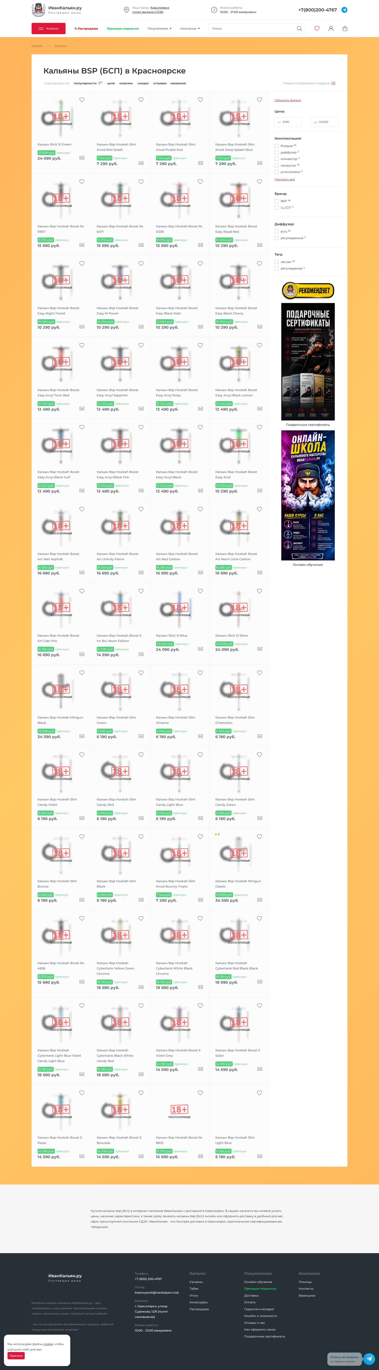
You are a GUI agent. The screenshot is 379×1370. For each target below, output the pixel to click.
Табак (194, 1288)
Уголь (194, 1295)
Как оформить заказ (260, 1329)
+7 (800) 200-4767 (148, 1279)
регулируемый (293, 238)
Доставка (251, 1295)
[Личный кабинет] (331, 28)
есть (285, 231)
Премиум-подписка (260, 1288)
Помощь (305, 1282)
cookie (48, 1344)
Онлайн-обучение (258, 1282)
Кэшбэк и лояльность (260, 1316)
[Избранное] (317, 28)
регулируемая (293, 268)
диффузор (290, 152)
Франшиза (307, 1295)
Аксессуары (199, 1302)
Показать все (285, 179)
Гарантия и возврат (259, 1309)
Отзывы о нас (254, 1323)
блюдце (288, 146)
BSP (286, 201)
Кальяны (196, 1282)
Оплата (249, 1302)
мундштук (290, 165)
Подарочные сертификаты (264, 1336)
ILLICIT (287, 207)
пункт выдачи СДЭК (147, 12)
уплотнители (291, 172)
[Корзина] (345, 28)
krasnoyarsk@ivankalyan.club (157, 1292)
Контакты (306, 1288)
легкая (288, 262)
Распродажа (199, 1309)
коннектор (290, 159)
